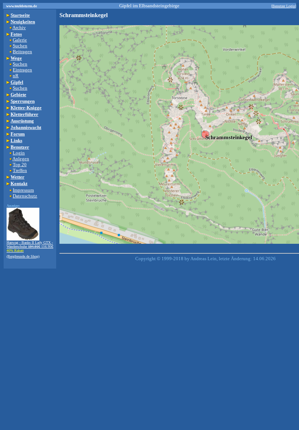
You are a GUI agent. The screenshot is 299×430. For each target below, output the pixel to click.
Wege (16, 58)
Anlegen (20, 158)
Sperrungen (23, 101)
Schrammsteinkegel (228, 137)
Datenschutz (25, 196)
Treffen (20, 170)
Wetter (17, 177)
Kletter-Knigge (26, 107)
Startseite (20, 15)
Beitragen (22, 51)
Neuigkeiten (23, 21)
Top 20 (20, 164)
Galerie (20, 40)
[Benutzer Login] (283, 6)
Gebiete (18, 94)
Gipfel (17, 82)
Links (16, 140)
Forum (18, 134)
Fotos (16, 34)
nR (16, 75)
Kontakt (19, 183)
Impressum (23, 190)
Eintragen (22, 70)
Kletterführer (24, 114)
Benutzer (20, 147)
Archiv (19, 27)
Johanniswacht (26, 127)
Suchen (20, 45)
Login (19, 153)
